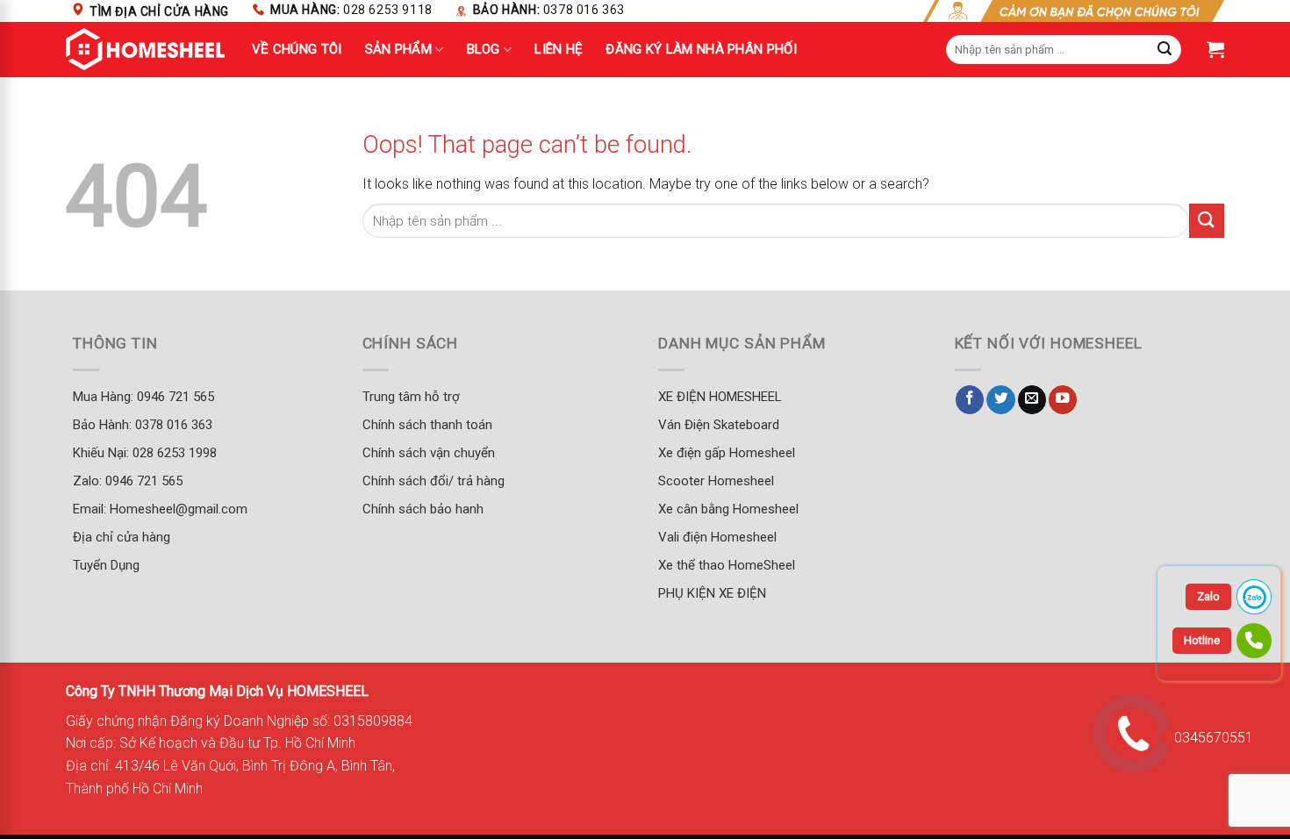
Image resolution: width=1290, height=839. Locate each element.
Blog (483, 49)
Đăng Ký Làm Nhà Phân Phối (701, 49)
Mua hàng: (351, 10)
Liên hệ (558, 49)
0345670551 (1213, 737)
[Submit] (1206, 221)
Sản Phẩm (398, 49)
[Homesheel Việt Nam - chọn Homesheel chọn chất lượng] (146, 49)
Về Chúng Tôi (297, 49)
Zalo (1208, 596)
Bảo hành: (549, 10)
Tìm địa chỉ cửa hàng (159, 11)
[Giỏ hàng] (1215, 49)
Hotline (1202, 640)
